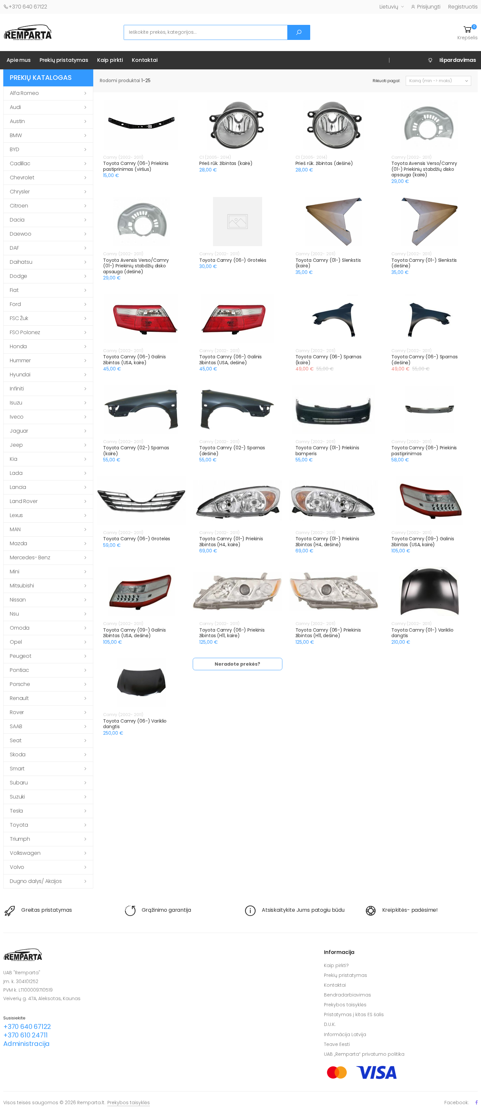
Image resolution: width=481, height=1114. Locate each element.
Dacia (17, 220)
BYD (14, 149)
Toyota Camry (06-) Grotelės (232, 260)
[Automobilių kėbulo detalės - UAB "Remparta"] (27, 32)
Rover (17, 712)
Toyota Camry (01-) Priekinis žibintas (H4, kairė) (231, 541)
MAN (15, 529)
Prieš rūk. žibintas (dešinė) (324, 163)
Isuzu (16, 402)
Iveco (17, 417)
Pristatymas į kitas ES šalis (354, 1014)
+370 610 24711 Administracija (26, 1039)
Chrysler (20, 191)
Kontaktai (145, 60)
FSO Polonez (25, 332)
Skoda (18, 754)
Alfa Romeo (24, 93)
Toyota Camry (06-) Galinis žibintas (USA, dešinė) (230, 359)
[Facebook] (476, 1102)
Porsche (20, 684)
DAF (14, 248)
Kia (13, 459)
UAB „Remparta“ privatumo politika (364, 1054)
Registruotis (463, 6)
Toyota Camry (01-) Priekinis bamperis (327, 450)
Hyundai (20, 374)
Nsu (14, 614)
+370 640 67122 (28, 6)
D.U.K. (330, 1024)
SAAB (16, 726)
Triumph (20, 839)
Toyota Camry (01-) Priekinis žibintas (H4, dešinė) (327, 541)
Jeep (16, 445)
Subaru (19, 782)
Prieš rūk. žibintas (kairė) (226, 163)
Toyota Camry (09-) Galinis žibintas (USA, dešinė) (134, 633)
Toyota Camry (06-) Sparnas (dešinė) (424, 359)
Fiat (14, 290)
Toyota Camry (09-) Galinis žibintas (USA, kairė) (422, 541)
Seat (15, 740)
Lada (16, 473)
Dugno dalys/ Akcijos (36, 881)
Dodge (18, 276)
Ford (15, 304)
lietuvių (389, 6)
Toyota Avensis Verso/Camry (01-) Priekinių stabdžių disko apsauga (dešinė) (136, 266)
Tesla (16, 811)
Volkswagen (25, 853)
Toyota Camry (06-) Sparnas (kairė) (328, 359)
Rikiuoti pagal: (387, 80)
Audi (15, 107)
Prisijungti (429, 6)
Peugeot (20, 656)
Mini (14, 571)
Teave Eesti (337, 1044)
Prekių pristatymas (64, 60)
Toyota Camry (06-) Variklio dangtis (135, 724)
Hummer (20, 360)
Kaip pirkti (110, 60)
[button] (467, 32)
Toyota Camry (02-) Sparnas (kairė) (136, 450)
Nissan (18, 599)
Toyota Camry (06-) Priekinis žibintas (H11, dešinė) (328, 633)
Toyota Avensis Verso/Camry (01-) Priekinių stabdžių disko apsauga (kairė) (424, 169)
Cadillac (20, 163)
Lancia (18, 487)
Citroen (19, 205)
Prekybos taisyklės (345, 1004)
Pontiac (19, 670)
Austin (17, 121)
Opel (16, 642)
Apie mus (19, 60)
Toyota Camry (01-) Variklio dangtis (422, 633)
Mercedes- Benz (30, 557)
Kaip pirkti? (336, 965)
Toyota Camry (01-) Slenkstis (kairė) (328, 263)
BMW (16, 135)
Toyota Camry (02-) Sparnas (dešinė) (232, 450)
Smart (17, 768)
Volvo (17, 867)
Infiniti (17, 388)
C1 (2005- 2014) (215, 157)
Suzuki (17, 796)
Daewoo (20, 234)
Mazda (18, 543)
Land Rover (23, 501)
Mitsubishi (22, 585)
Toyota (19, 825)
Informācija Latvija (345, 1034)
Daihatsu (21, 262)
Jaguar (19, 431)
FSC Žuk (19, 318)
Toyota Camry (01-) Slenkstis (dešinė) (424, 263)
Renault (19, 698)
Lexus (16, 515)
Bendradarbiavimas (347, 995)
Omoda (19, 628)
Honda (18, 346)
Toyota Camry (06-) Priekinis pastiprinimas (424, 450)
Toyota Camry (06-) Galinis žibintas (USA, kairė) (134, 359)
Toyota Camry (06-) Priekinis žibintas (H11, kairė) (232, 633)
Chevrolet (22, 177)
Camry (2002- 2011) (123, 157)
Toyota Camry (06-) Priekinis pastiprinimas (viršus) (136, 166)
